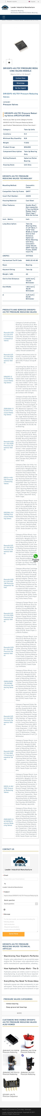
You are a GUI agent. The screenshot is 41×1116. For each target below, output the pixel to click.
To (5, 884)
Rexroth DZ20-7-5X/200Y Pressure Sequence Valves (9, 755)
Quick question (9, 900)
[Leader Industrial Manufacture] (5, 7)
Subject (6, 892)
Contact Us (13, 1110)
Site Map (21, 1110)
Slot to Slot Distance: (11, 279)
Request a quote (12, 1)
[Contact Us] (36, 558)
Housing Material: (10, 201)
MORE (19, 1013)
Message (6, 914)
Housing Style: (9, 165)
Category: (7, 130)
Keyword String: (9, 270)
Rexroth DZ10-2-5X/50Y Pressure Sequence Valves (8, 720)
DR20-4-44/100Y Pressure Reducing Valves (8, 789)
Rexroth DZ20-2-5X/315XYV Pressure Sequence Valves (9, 337)
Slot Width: (7, 287)
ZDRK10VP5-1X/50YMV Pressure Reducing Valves (8, 686)
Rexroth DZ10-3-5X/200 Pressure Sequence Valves (8, 618)
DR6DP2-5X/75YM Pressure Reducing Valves (8, 380)
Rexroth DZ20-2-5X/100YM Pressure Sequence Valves (9, 584)
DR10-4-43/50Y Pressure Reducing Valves (8, 481)
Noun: (5, 265)
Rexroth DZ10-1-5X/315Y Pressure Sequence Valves (9, 550)
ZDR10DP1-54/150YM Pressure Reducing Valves (8, 822)
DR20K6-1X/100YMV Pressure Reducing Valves (9, 516)
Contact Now (20, 78)
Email (5, 876)
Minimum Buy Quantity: (12, 138)
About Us (5, 1110)
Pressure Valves (18, 20)
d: (3, 295)
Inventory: (7, 134)
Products (9, 20)
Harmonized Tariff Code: (12, 261)
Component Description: (12, 152)
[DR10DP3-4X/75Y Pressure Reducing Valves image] (20, 44)
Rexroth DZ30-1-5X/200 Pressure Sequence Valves (9, 652)
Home (3, 20)
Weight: (6, 143)
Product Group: (9, 147)
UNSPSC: (6, 256)
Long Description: (10, 224)
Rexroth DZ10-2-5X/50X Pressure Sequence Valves (8, 359)
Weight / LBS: (8, 274)
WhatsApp (20, 83)
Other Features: (9, 205)
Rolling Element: (9, 158)
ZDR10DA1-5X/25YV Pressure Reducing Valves (8, 412)
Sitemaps (28, 1110)
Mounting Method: (10, 185)
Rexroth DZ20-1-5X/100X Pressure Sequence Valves (9, 446)
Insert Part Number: (10, 196)
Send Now (13, 934)
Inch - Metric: (8, 219)
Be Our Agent (20, 88)
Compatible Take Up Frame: (13, 192)
